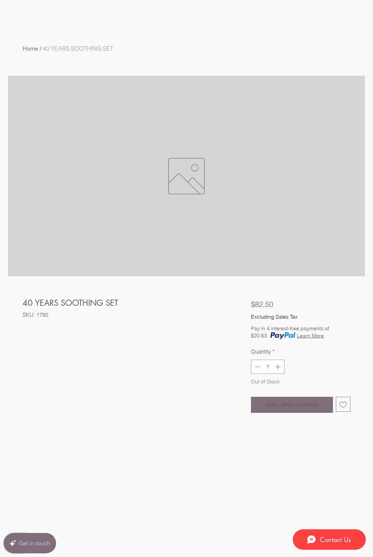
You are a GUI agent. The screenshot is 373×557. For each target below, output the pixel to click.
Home (30, 48)
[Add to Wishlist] (343, 404)
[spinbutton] (268, 367)
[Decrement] (257, 367)
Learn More (310, 335)
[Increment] (278, 367)
